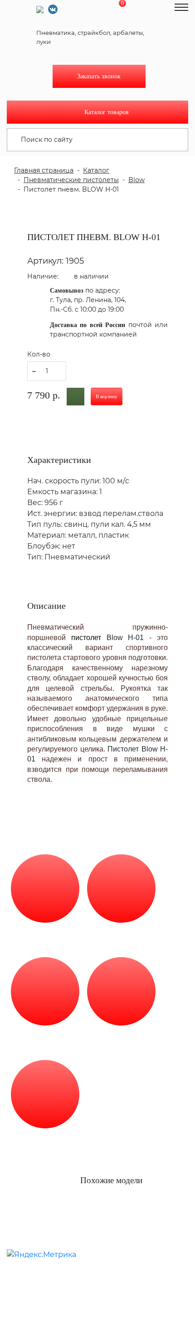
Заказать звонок (99, 76)
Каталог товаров (106, 112)
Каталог (96, 170)
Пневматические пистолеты (71, 180)
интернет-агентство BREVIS (91, 1244)
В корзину (106, 396)
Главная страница (43, 170)
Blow (136, 180)
